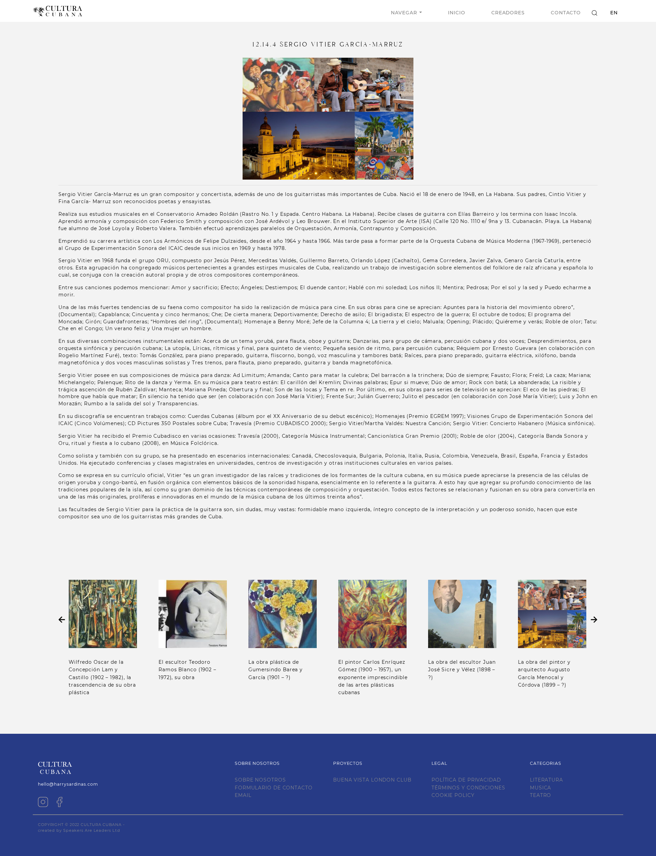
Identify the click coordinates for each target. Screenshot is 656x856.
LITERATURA (546, 780)
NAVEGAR (404, 12)
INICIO (456, 12)
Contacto (566, 12)
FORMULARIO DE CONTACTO (274, 787)
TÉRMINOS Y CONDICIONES (468, 787)
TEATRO (540, 795)
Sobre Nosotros (260, 780)
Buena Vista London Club (372, 780)
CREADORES (508, 12)
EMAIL (243, 795)
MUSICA (540, 787)
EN (614, 12)
